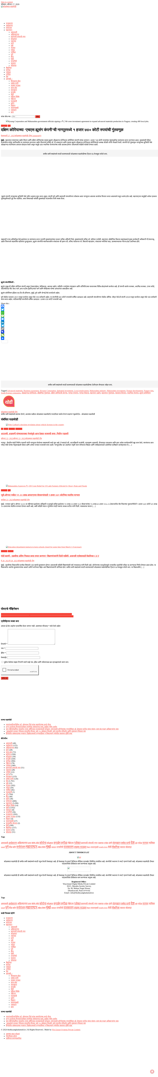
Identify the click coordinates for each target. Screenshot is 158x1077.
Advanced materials (15, 391)
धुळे (12, 45)
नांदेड (13, 50)
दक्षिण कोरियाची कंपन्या (59, 393)
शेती (12, 94)
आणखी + (9, 79)
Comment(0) (36, 136)
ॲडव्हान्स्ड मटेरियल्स (29, 393)
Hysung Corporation (48, 391)
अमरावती (14, 32)
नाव (3, 648)
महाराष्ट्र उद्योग (95, 393)
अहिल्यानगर (15, 34)
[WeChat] (79, 335)
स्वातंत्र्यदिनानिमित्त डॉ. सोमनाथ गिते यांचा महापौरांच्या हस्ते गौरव (28, 725)
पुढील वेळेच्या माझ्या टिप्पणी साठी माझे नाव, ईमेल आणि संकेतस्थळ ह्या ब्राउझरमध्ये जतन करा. (36, 662)
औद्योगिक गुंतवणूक (43, 393)
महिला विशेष (15, 97)
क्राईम (13, 92)
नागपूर (13, 48)
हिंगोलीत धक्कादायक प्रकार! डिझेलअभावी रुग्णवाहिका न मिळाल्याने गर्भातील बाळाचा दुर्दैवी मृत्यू (39, 733)
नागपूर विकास (84, 393)
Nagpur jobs (148, 391)
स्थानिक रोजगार (133, 393)
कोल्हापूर (14, 39)
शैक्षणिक (9, 68)
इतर (12, 112)
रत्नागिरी (14, 61)
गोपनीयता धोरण (11, 1036)
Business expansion (31, 391)
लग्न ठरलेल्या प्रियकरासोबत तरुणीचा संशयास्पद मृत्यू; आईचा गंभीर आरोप (31, 727)
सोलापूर (13, 65)
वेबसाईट (4, 657)
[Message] (79, 315)
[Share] (79, 338)
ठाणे (12, 43)
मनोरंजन (9, 28)
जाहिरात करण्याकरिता (13, 1038)
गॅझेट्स (13, 99)
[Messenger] (79, 319)
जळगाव (13, 41)
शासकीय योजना (11, 823)
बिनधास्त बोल (15, 81)
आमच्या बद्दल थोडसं (13, 1034)
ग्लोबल (8, 72)
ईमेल (3, 653)
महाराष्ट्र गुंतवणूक (108, 393)
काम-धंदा (14, 88)
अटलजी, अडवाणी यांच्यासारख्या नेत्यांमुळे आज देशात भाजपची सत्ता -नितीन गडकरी (34, 433)
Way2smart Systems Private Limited (66, 1030)
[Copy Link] (79, 328)
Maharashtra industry (98, 391)
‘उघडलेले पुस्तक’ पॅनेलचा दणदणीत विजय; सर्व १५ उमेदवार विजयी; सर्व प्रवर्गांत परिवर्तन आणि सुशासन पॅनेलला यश (46, 731)
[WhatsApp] (79, 312)
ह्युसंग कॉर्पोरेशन (145, 393)
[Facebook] (79, 306)
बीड (12, 57)
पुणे (12, 54)
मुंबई (12, 59)
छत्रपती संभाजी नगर (18, 37)
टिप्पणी (4, 644)
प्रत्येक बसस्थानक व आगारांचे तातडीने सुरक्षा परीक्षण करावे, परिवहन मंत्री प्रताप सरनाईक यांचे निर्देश (36, 614)
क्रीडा (8, 70)
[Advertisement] (79, 14)
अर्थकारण (9, 25)
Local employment (81, 391)
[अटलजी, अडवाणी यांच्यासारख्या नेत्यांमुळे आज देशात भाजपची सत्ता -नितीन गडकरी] (79, 425)
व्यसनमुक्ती (15, 108)
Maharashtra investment (116, 391)
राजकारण (9, 23)
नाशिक (13, 52)
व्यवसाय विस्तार (120, 393)
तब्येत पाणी (14, 83)
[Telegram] (79, 325)
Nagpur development (134, 391)
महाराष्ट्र (9, 30)
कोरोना (8, 754)
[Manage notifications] (152, 1072)
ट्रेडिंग (8, 74)
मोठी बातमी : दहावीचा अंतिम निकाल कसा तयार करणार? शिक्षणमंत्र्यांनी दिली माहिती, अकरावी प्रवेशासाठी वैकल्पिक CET (50, 556)
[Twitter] (79, 309)
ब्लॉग (12, 103)
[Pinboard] (79, 331)
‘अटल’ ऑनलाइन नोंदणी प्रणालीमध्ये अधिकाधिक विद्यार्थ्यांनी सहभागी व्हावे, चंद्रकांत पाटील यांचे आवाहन (37, 616)
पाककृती (14, 101)
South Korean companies (11, 393)
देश (7, 77)
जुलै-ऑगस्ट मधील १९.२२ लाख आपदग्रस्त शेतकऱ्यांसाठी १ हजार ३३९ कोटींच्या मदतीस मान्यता (40, 495)
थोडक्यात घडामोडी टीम (23, 136)
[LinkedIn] (79, 322)
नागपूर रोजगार (73, 393)
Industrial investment (65, 391)
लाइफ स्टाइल (15, 85)
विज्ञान (13, 105)
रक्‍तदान (13, 110)
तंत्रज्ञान (14, 90)
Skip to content (7, 2)
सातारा (13, 63)
